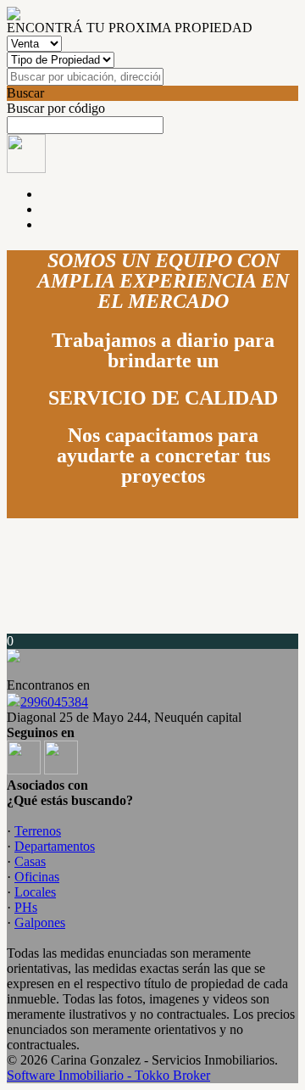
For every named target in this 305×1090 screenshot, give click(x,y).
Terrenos (37, 831)
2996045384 (54, 702)
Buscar (25, 93)
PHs (25, 907)
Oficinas (36, 876)
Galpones (39, 922)
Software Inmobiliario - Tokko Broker (108, 1075)
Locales (35, 892)
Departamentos (54, 846)
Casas (30, 861)
